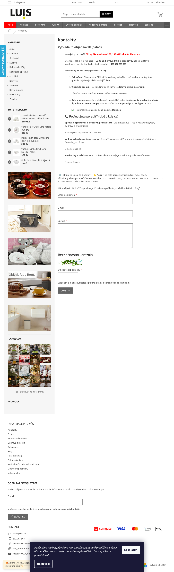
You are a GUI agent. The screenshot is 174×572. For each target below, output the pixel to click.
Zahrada (14, 85)
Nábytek (14, 81)
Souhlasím (130, 550)
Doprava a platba (16, 443)
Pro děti (14, 76)
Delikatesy (15, 94)
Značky (13, 99)
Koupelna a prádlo (19, 72)
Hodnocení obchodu (18, 438)
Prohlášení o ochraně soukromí (23, 464)
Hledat (106, 14)
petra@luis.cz (74, 149)
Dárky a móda (16, 90)
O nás (92, 2)
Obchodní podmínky (18, 469)
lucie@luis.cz (73, 132)
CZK (148, 2)
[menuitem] (10, 25)
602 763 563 (19, 538)
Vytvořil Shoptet (158, 565)
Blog (10, 451)
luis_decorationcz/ (22, 548)
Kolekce (14, 53)
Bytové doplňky (17, 67)
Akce (12, 49)
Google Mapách (112, 110)
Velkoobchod (14, 473)
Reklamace (13, 447)
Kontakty (77, 2)
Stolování (14, 58)
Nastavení (43, 564)
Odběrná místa (15, 460)
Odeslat (65, 290)
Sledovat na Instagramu (32, 392)
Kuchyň (13, 63)
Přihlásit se (18, 516)
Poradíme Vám (15, 456)
